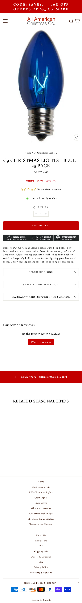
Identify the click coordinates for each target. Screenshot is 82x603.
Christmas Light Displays (41, 518)
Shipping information (41, 284)
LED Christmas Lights (41, 492)
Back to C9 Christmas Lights (44, 376)
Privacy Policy (41, 567)
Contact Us (41, 540)
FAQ (41, 545)
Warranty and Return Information (41, 296)
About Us (41, 535)
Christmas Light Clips (41, 513)
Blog (41, 561)
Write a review (41, 342)
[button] (29, 189)
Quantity (40, 207)
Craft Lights (41, 497)
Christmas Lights (41, 486)
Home (28, 152)
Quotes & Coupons (41, 556)
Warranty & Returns (41, 572)
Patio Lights (41, 502)
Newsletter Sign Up (40, 582)
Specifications (41, 272)
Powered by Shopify (41, 599)
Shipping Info (41, 551)
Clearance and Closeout (41, 524)
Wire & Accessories (41, 508)
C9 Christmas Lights (44, 152)
